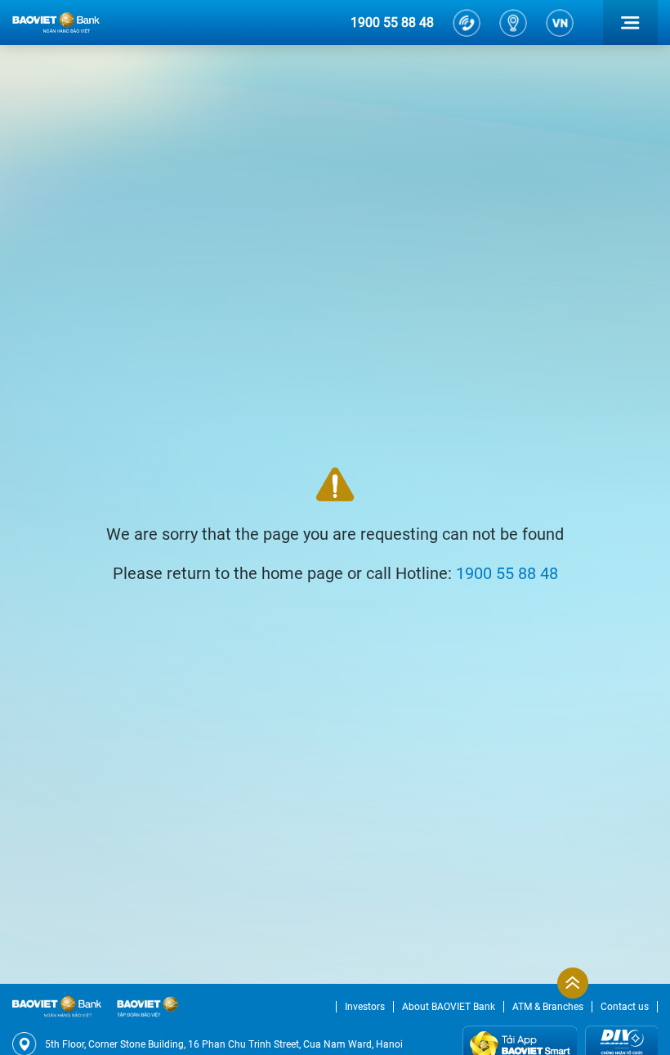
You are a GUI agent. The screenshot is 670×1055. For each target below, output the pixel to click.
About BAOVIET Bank (448, 1006)
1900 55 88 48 (392, 22)
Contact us (625, 1006)
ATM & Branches (547, 1006)
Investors (365, 1006)
